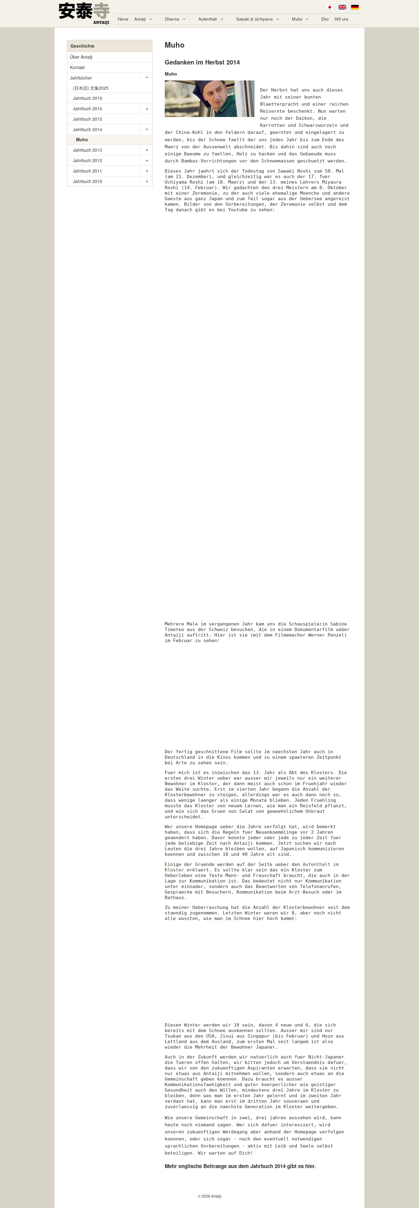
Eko (325, 19)
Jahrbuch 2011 (87, 171)
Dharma (172, 19)
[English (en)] (342, 7)
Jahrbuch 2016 (87, 108)
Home (123, 19)
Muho (297, 19)
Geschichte (82, 46)
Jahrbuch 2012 (87, 160)
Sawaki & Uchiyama (254, 19)
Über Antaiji (81, 57)
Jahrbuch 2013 (87, 150)
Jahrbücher (81, 78)
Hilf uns (341, 19)
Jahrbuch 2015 (87, 119)
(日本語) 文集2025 (91, 88)
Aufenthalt (207, 19)
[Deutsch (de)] (355, 7)
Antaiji (140, 19)
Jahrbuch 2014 (87, 129)
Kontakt (77, 67)
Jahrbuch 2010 (87, 181)
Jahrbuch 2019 (87, 98)
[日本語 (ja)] (330, 7)
